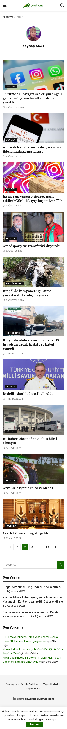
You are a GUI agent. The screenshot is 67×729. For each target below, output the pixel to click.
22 (47, 547)
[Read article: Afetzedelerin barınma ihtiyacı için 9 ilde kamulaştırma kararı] (33, 128)
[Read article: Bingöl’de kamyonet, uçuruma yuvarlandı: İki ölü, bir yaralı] (33, 272)
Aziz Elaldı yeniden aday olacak (28, 488)
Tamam (34, 724)
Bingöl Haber (14, 283)
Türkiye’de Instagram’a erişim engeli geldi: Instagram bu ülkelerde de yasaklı (32, 98)
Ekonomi (11, 386)
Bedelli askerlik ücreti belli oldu (28, 393)
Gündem (11, 87)
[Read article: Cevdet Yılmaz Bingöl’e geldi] (33, 514)
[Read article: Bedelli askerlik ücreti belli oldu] (33, 374)
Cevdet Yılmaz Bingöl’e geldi (25, 533)
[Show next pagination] (55, 547)
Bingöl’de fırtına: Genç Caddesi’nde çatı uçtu (32, 587)
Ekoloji (11, 238)
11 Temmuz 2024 (14, 353)
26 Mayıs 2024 (13, 538)
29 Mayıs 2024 (13, 448)
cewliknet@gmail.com (39, 698)
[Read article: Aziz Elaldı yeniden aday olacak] (33, 469)
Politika (11, 526)
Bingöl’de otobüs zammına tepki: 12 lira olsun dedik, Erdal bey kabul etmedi (31, 344)
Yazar (20, 16)
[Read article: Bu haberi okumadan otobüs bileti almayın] (33, 420)
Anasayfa (8, 16)
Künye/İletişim (33, 688)
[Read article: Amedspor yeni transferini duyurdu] (33, 227)
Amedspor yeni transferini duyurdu (31, 246)
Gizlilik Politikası (30, 684)
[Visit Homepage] (33, 5)
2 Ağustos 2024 (14, 107)
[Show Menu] (4, 5)
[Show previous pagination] (11, 547)
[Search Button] (62, 5)
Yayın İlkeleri (50, 684)
